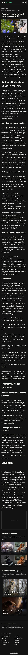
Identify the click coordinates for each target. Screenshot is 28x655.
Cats (16, 644)
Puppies (3, 640)
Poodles (3, 638)
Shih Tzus (17, 640)
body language (20, 133)
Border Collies (5, 642)
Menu (24, 2)
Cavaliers (17, 636)
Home (2, 8)
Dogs (7, 8)
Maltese (17, 642)
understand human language (15, 358)
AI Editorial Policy (14, 653)
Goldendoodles (18, 638)
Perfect (6, 2)
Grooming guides (5, 636)
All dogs (3, 644)
